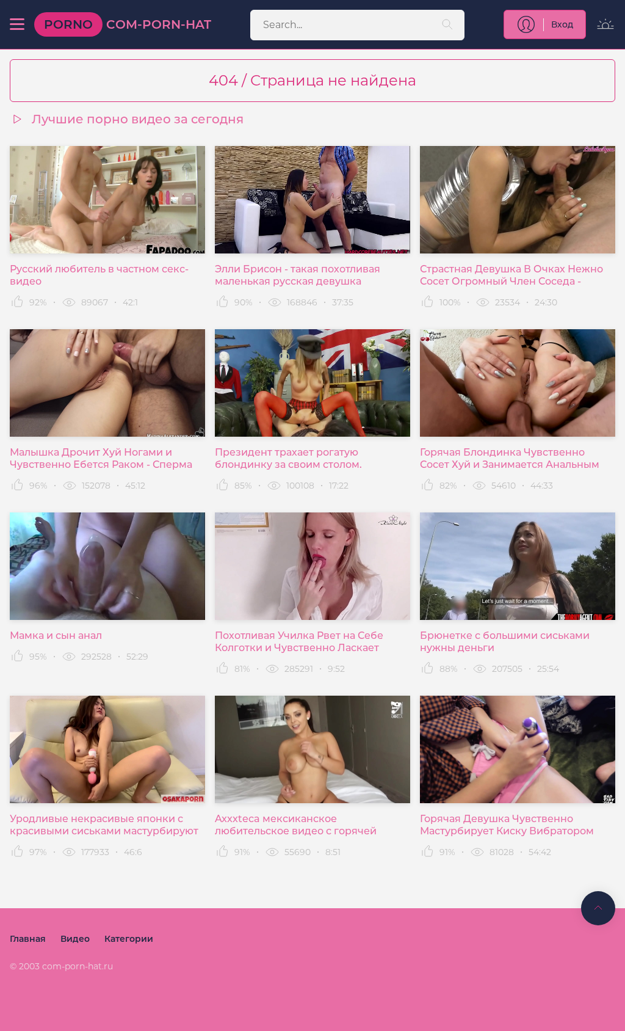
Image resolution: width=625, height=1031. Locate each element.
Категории (128, 938)
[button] (17, 24)
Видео (75, 938)
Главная (28, 938)
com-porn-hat (127, 24)
